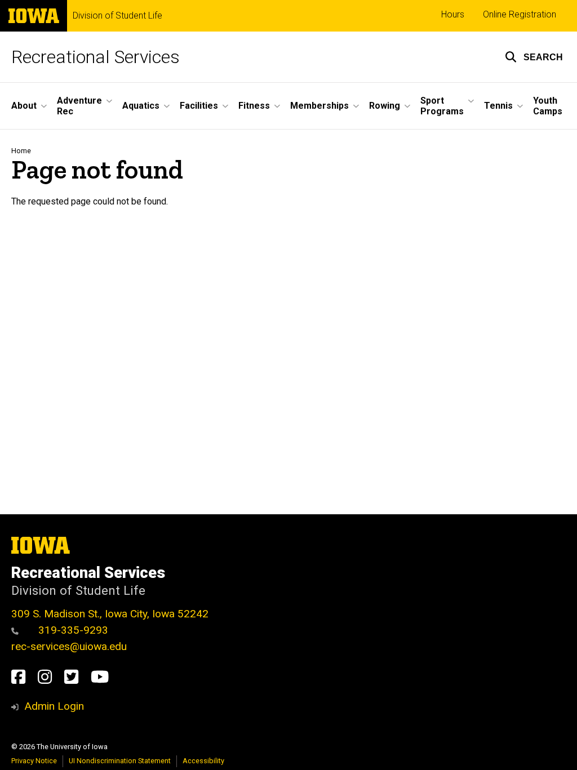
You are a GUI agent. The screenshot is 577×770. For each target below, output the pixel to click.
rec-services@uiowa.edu (69, 646)
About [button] (24, 105)
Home (21, 150)
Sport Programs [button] (442, 106)
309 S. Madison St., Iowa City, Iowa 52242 (109, 613)
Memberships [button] (319, 105)
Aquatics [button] (140, 105)
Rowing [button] (384, 105)
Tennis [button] (498, 105)
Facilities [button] (199, 105)
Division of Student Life (117, 16)
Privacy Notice (34, 760)
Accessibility (203, 760)
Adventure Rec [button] (79, 106)
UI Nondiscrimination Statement (120, 760)
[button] (534, 57)
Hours (452, 14)
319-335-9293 (71, 630)
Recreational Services (95, 57)
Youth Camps (547, 106)
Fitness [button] (254, 105)
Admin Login (54, 706)
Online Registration (519, 14)
